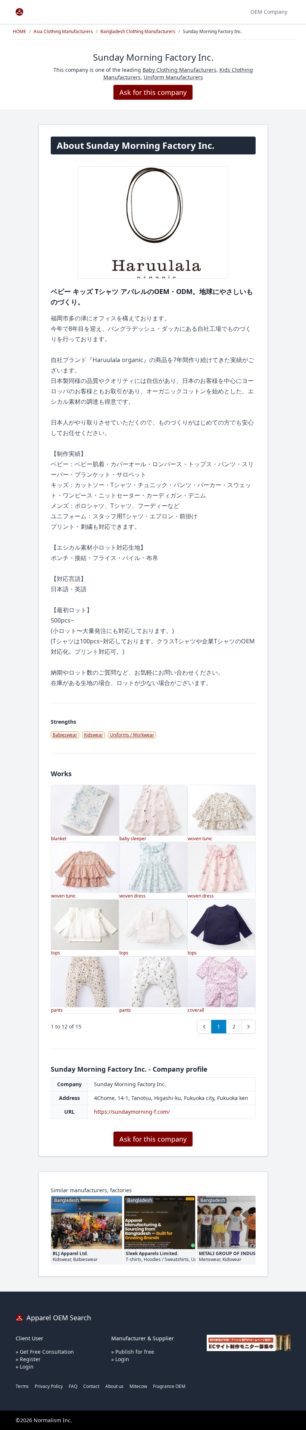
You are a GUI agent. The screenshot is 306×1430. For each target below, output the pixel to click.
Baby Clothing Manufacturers (179, 69)
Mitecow (138, 1386)
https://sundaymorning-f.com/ (132, 1111)
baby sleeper (132, 838)
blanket (58, 838)
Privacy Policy (49, 1386)
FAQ (73, 1386)
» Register (28, 1359)
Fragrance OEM (169, 1386)
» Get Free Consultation (45, 1351)
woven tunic (200, 838)
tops (55, 953)
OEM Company (268, 11)
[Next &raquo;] (248, 1027)
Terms (22, 1386)
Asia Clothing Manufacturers (63, 31)
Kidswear (93, 735)
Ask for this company (153, 92)
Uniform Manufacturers (173, 77)
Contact (91, 1386)
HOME (19, 31)
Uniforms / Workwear (132, 735)
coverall (196, 1010)
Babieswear (65, 735)
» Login (25, 1366)
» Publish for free (132, 1351)
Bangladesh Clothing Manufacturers (137, 31)
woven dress (132, 896)
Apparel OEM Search (58, 1317)
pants (57, 1010)
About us (114, 1386)
